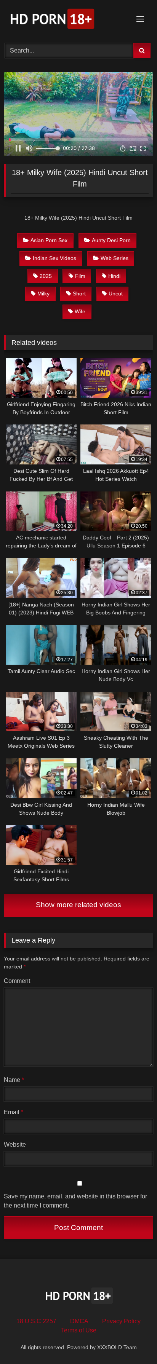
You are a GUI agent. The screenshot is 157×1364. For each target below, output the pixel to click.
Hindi (114, 276)
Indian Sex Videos (54, 258)
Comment (17, 981)
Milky (43, 293)
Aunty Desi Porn (111, 240)
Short (79, 293)
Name (14, 1080)
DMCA (79, 1321)
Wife (80, 311)
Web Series (114, 258)
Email (13, 1112)
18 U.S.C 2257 (36, 1321)
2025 (46, 276)
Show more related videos (78, 905)
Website (15, 1144)
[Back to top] (133, 1341)
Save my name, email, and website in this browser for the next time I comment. (75, 1201)
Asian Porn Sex (48, 240)
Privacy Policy (121, 1321)
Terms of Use (78, 1330)
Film (80, 276)
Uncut (116, 293)
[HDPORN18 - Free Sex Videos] (64, 20)
